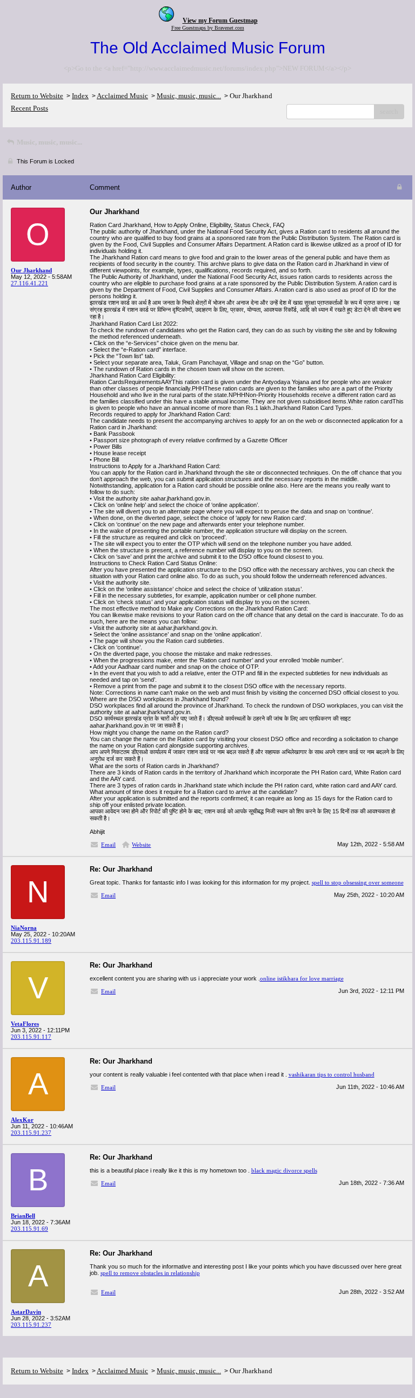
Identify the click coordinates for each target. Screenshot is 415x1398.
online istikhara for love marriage (302, 978)
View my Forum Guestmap (220, 20)
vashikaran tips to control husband (331, 1074)
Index (80, 96)
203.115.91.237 (31, 1132)
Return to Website (37, 96)
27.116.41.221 (29, 283)
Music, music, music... (189, 96)
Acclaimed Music (122, 96)
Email (108, 844)
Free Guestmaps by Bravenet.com (207, 28)
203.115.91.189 (31, 940)
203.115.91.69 (29, 1228)
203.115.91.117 (31, 1036)
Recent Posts (29, 108)
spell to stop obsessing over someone (358, 882)
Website (141, 844)
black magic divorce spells (284, 1170)
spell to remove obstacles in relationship (150, 1273)
